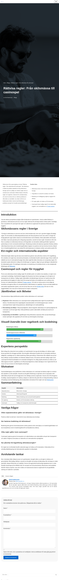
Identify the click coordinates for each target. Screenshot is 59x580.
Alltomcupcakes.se (20, 481)
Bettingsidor (50, 379)
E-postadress (7, 515)
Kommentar (7, 528)
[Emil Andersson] (5, 485)
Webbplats (6, 521)
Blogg (8, 82)
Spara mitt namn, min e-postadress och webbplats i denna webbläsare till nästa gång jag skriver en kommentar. (29, 553)
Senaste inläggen (9, 476)
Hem (4, 82)
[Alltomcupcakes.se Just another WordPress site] (2, 1)
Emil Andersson (8, 97)
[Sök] (56, 574)
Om (3, 476)
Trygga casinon (50, 206)
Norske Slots (40, 286)
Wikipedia (12, 266)
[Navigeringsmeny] (56, 1)
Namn (5, 508)
